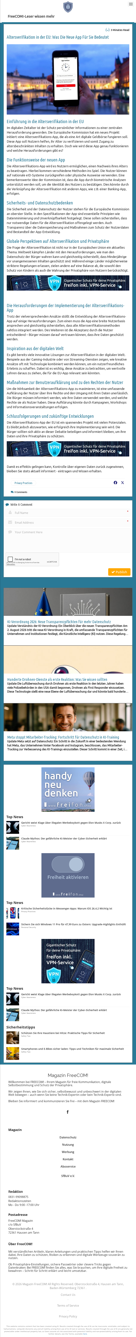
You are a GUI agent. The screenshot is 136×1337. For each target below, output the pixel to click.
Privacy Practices (23, 483)
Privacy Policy (68, 1316)
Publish (121, 572)
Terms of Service (68, 1306)
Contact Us (68, 1295)
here (85, 1334)
